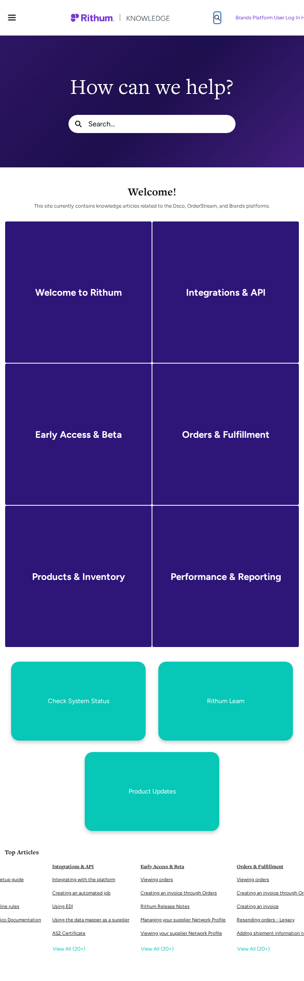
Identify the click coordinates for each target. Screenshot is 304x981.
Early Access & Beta (162, 866)
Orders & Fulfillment (260, 866)
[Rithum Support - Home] (120, 18)
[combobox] (162, 124)
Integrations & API (73, 866)
